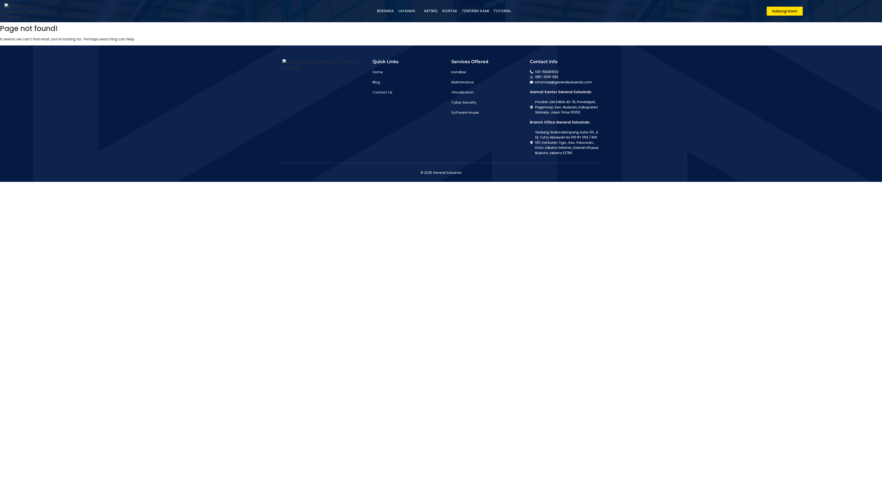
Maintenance (462, 82)
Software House (465, 112)
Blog (376, 82)
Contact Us (382, 92)
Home (378, 72)
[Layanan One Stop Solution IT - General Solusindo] (27, 11)
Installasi (458, 72)
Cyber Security (463, 102)
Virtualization (462, 92)
